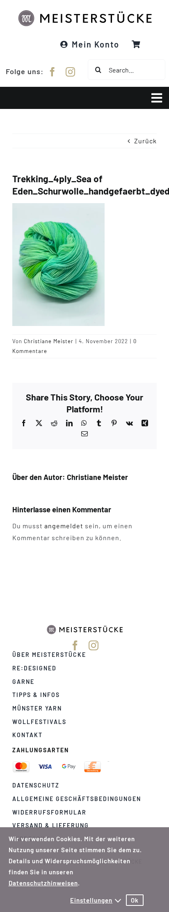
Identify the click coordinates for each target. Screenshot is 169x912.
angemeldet (63, 526)
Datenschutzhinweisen (43, 883)
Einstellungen (91, 900)
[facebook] (52, 72)
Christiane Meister (48, 341)
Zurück (145, 141)
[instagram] (70, 72)
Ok (135, 900)
